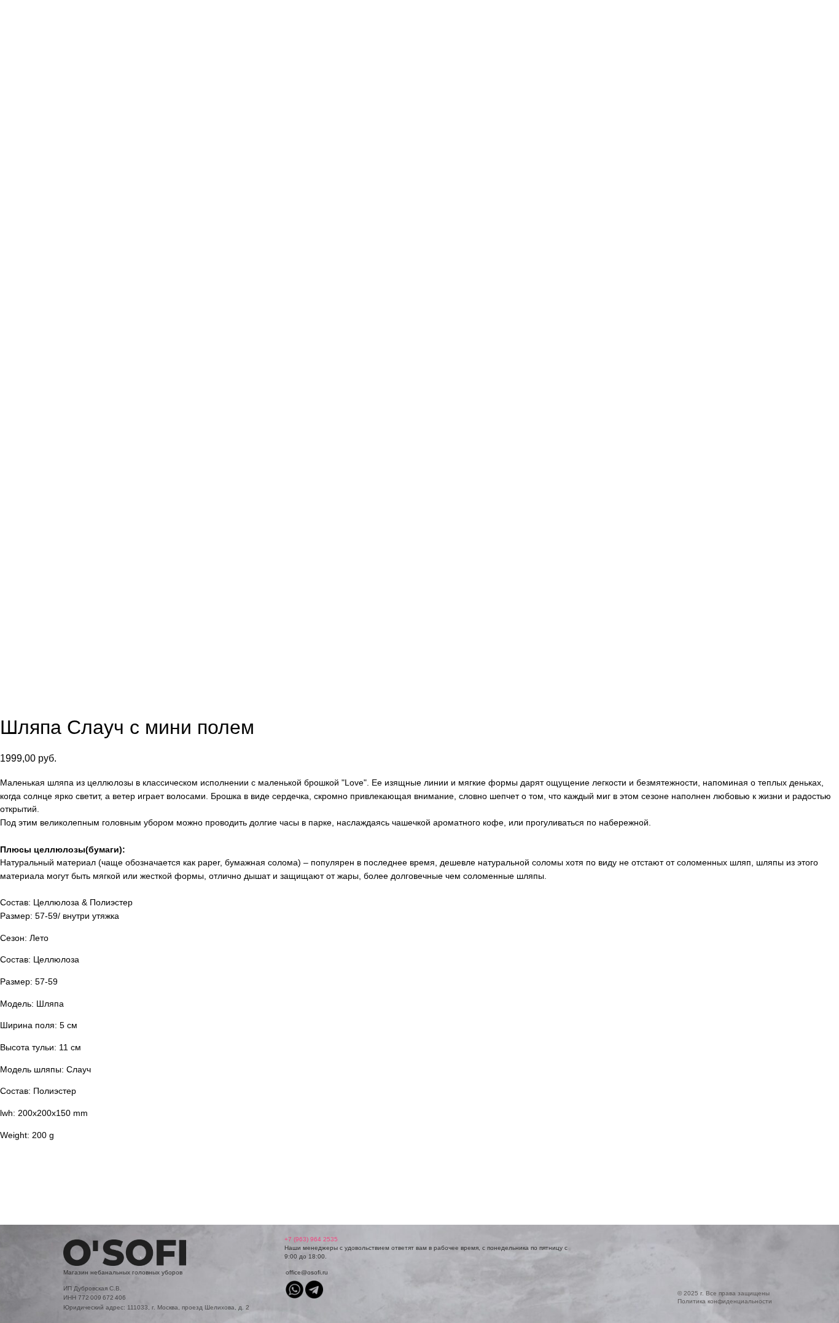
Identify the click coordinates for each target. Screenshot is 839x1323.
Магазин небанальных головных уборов (122, 1272)
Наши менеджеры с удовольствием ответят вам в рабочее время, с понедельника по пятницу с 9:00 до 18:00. (426, 1248)
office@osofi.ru (307, 1272)
